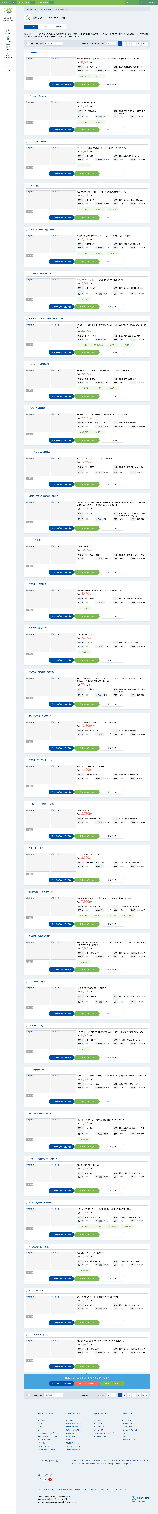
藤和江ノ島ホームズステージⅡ (41, 892)
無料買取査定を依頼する (73, 1427)
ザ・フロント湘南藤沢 (37, 141)
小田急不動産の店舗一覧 (48, 1461)
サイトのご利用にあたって (45, 1489)
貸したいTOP (98, 1423)
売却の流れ (69, 1440)
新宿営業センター (89, 1460)
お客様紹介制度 (127, 1427)
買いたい (43, 9)
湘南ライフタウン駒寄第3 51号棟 (43, 496)
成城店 (104, 1460)
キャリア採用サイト (127, 1423)
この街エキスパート (128, 1440)
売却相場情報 (70, 1433)
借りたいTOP (98, 1420)
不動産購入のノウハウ (44, 1446)
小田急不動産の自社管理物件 (103, 1433)
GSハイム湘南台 (35, 540)
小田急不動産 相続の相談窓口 (126, 1460)
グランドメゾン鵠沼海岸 (38, 1334)
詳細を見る (114, 84)
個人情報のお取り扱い (63, 1489)
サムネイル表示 (36, 43)
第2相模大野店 (94, 1464)
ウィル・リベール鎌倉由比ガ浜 (41, 804)
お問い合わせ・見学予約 (62, 84)
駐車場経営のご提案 (100, 1436)
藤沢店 (49, 9)
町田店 (145, 1460)
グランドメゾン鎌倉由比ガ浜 (40, 760)
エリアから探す (98, 1430)
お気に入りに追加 (88, 84)
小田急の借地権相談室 (73, 1449)
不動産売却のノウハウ (72, 1443)
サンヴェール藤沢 (36, 1290)
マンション (41, 1423)
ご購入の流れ (42, 1443)
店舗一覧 (125, 1436)
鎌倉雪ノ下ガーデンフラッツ (40, 716)
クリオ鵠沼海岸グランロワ (40, 936)
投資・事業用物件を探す (45, 1433)
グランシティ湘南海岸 (38, 981)
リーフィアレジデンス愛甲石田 (41, 229)
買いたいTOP (42, 1420)
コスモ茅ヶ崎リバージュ (38, 628)
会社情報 (77, 1489)
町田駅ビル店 (76, 1464)
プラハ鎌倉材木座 (36, 1069)
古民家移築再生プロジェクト (46, 1449)
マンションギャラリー (128, 1430)
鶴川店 (139, 1460)
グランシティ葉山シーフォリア (41, 96)
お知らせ (124, 1433)
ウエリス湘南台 (35, 185)
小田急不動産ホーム (105, 1489)
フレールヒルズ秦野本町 (39, 364)
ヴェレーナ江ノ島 (36, 1025)
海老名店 (103, 1464)
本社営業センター (77, 1460)
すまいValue (119, 1489)
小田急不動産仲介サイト (31, 9)
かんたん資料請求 (88, 1383)
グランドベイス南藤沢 (38, 584)
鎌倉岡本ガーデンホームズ (40, 1113)
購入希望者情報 (71, 1436)
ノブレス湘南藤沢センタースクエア (43, 1158)
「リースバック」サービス (73, 1446)
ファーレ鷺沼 (34, 52)
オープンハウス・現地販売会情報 (48, 1436)
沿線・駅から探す (99, 1427)
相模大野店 (85, 1464)
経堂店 (98, 1460)
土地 (59, 27)
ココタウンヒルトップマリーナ (41, 273)
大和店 (124, 1464)
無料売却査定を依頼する (73, 1423)
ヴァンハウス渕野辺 (37, 408)
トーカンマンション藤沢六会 (40, 452)
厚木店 (110, 1464)
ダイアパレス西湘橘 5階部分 (41, 672)
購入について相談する (44, 1440)
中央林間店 (116, 1464)
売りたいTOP (70, 1420)
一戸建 (40, 1427)
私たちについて (126, 1420)
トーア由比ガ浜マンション (39, 1246)
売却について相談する (72, 1430)
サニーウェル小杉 (36, 848)
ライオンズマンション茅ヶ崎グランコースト (46, 318)
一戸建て (46, 27)
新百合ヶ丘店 (112, 1460)
